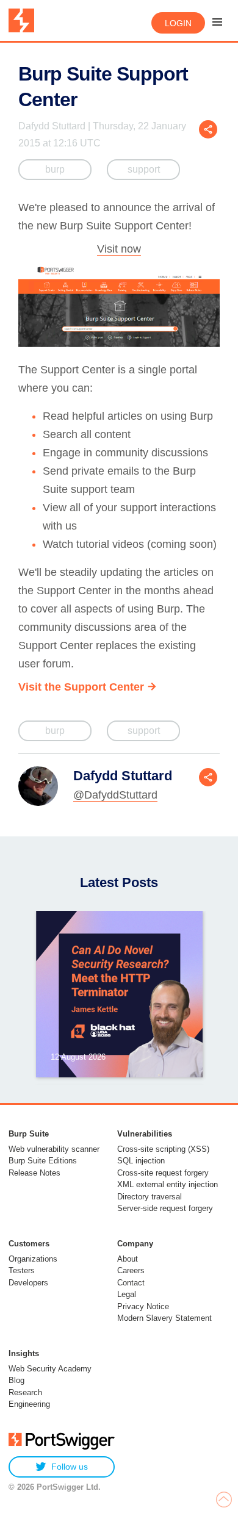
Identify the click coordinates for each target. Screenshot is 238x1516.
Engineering (29, 1404)
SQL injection (141, 1160)
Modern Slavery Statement (164, 1318)
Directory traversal (149, 1196)
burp (55, 169)
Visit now (119, 249)
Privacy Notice (143, 1306)
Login (178, 23)
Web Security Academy (50, 1368)
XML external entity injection (167, 1184)
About (127, 1258)
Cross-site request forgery (163, 1172)
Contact (131, 1282)
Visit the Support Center (81, 687)
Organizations (33, 1258)
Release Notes (34, 1172)
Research (25, 1392)
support (144, 169)
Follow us (69, 1466)
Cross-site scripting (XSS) (163, 1149)
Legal (126, 1294)
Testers (22, 1270)
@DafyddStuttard (115, 795)
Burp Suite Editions (43, 1160)
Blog (16, 1380)
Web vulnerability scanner (54, 1149)
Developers (28, 1282)
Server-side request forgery (165, 1208)
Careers (131, 1270)
